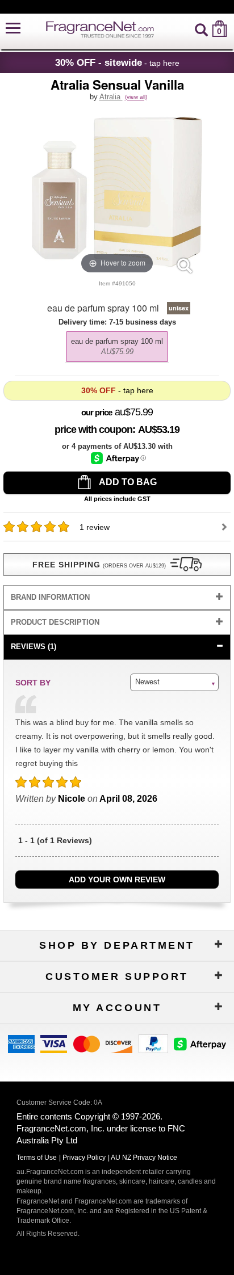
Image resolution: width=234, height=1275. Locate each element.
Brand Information (50, 597)
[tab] (117, 598)
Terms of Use (36, 1158)
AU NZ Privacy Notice (144, 1158)
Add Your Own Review (117, 879)
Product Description (55, 622)
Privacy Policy (84, 1158)
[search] (201, 28)
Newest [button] (147, 682)
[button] (13, 29)
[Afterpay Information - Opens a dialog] (118, 458)
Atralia (111, 96)
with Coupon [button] (93, 429)
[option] (117, 346)
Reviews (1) (33, 646)
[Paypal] (153, 1042)
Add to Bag (127, 482)
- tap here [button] (117, 62)
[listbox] (117, 344)
